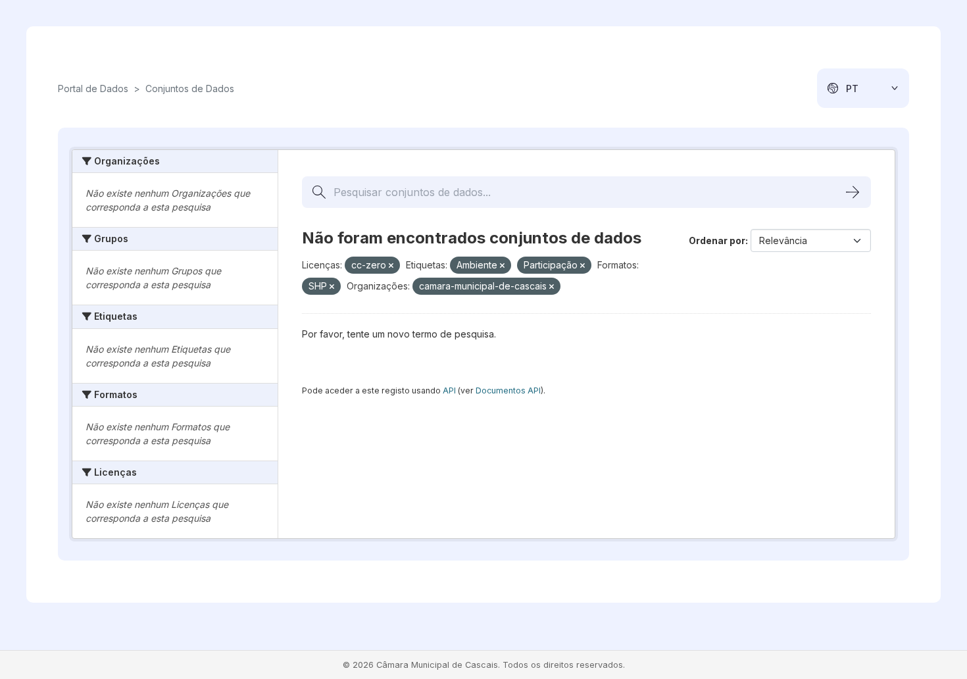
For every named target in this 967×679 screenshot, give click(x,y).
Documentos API (508, 390)
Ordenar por (717, 240)
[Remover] (391, 265)
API (449, 390)
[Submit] (852, 192)
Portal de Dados (93, 88)
